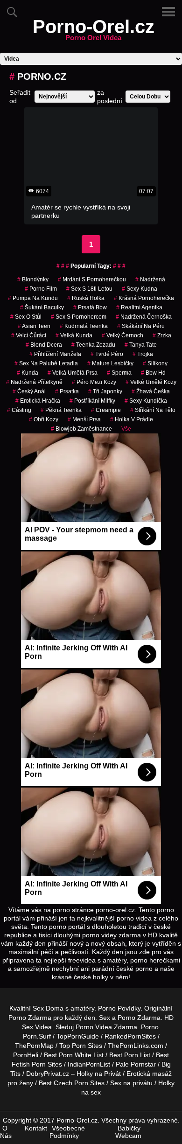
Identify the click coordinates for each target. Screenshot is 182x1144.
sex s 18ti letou (89, 289)
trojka (143, 354)
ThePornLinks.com (135, 1045)
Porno (150, 1027)
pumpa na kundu (33, 298)
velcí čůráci (28, 335)
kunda (27, 373)
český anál (29, 391)
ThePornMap (34, 1045)
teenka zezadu (93, 345)
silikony (155, 363)
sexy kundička (146, 401)
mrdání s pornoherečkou (92, 279)
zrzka (162, 335)
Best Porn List (129, 1055)
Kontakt (36, 1128)
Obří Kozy (43, 419)
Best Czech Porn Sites (72, 1083)
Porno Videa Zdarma (106, 1027)
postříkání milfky (92, 401)
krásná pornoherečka (144, 298)
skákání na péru (141, 326)
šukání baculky (42, 307)
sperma (119, 373)
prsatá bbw (90, 307)
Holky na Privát (99, 1073)
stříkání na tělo (152, 410)
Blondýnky (33, 279)
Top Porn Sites (80, 1045)
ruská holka (86, 298)
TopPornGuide (77, 1036)
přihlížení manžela (55, 354)
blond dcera (44, 345)
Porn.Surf (37, 1036)
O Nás (6, 1131)
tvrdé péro (107, 354)
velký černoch (122, 335)
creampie (106, 410)
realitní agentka (139, 307)
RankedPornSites (130, 1036)
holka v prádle (131, 419)
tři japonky (105, 391)
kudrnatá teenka (84, 326)
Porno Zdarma (29, 1017)
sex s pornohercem (78, 317)
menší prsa (84, 419)
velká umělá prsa (73, 373)
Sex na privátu (131, 1083)
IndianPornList (89, 1064)
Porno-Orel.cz (93, 32)
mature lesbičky (110, 363)
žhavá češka (151, 391)
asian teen (34, 326)
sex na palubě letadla (46, 363)
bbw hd (153, 373)
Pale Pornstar (136, 1064)
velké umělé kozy (151, 382)
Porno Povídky (119, 1008)
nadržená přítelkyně (34, 382)
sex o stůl (26, 317)
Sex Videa (37, 1027)
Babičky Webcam (128, 1131)
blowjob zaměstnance (81, 429)
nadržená (150, 279)
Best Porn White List (74, 1055)
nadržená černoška (144, 317)
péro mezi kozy (94, 382)
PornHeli (25, 1055)
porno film (41, 289)
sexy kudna (139, 289)
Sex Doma (48, 1008)
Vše (126, 429)
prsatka (67, 391)
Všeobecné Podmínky (67, 1131)
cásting (19, 410)
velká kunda (74, 335)
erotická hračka (37, 401)
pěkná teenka (61, 410)
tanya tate (141, 345)
